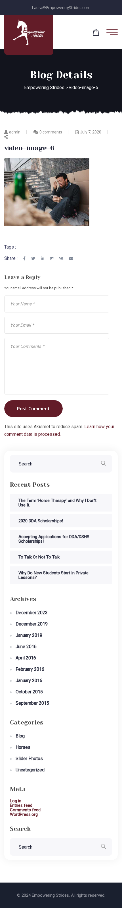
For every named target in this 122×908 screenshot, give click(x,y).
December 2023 (32, 612)
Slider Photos (29, 758)
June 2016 (26, 646)
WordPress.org (24, 814)
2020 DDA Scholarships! (40, 520)
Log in (15, 800)
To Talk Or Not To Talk (39, 557)
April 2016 (26, 658)
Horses (23, 747)
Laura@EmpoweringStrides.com (61, 7)
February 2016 (30, 669)
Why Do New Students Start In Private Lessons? (53, 575)
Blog (20, 736)
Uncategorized (30, 770)
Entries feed (21, 805)
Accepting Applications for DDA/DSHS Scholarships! (53, 539)
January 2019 (29, 635)
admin (14, 132)
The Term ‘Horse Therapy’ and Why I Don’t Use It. (57, 503)
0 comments (50, 132)
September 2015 (32, 703)
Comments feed (25, 809)
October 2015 (29, 692)
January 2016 (29, 680)
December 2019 (32, 624)
